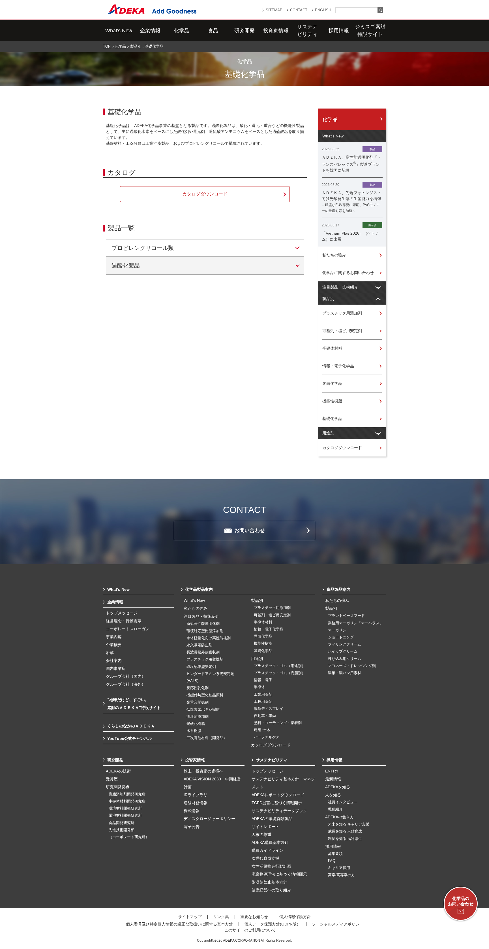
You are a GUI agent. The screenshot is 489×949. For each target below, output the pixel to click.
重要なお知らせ (254, 916)
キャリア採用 (339, 868)
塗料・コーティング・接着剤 (278, 723)
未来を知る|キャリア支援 (348, 824)
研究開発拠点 (118, 787)
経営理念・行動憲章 (123, 621)
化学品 (181, 30)
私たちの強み (195, 608)
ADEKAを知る (337, 787)
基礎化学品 (263, 651)
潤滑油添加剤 (197, 717)
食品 (213, 30)
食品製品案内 (338, 589)
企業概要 (114, 644)
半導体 (259, 687)
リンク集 (221, 916)
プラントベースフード (346, 616)
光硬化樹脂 (195, 724)
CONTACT (298, 10)
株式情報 (192, 810)
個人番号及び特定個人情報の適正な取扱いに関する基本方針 (179, 924)
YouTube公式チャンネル (129, 738)
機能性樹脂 (263, 644)
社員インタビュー (342, 802)
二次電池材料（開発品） (206, 738)
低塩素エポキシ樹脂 (203, 710)
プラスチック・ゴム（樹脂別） (279, 673)
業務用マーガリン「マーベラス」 (355, 623)
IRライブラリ (195, 795)
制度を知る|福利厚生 (345, 839)
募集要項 (335, 854)
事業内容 (114, 636)
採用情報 (339, 30)
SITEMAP (274, 10)
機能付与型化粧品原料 (204, 695)
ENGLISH (323, 10)
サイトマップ (190, 916)
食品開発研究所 (121, 823)
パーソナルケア (267, 737)
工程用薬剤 (263, 702)
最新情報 (333, 779)
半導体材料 (263, 622)
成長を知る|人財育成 (345, 831)
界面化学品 (263, 636)
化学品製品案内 (199, 589)
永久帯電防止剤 (199, 645)
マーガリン (337, 630)
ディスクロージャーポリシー (209, 818)
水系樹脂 (193, 731)
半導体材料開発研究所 (127, 801)
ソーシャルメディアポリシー (337, 924)
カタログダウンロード (271, 745)
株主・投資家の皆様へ (203, 771)
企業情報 (150, 30)
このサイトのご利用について (250, 930)
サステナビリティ (307, 30)
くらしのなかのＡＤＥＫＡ (131, 726)
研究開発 (244, 30)
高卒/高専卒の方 (341, 875)
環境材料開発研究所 (125, 808)
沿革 (110, 652)
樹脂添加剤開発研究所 (127, 794)
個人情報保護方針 (295, 916)
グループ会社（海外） (125, 684)
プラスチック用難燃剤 (204, 659)
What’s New (194, 600)
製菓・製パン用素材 (344, 673)
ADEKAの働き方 (339, 817)
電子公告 (192, 826)
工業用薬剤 (263, 695)
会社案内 (114, 660)
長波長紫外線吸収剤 (203, 652)
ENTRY (331, 771)
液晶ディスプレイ (268, 709)
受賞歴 (112, 779)
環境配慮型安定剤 (201, 667)
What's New (118, 30)
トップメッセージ (122, 613)
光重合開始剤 (197, 702)
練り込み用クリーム (344, 659)
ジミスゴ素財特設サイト (370, 30)
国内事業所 (116, 668)
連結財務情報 (195, 803)
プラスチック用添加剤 (272, 608)
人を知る (333, 795)
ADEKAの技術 (118, 771)
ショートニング (341, 637)
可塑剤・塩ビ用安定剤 (272, 615)
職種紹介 (335, 809)
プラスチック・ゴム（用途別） (279, 666)
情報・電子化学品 (268, 629)
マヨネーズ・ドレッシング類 (352, 666)
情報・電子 (263, 680)
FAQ (331, 861)
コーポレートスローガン (127, 629)
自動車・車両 (265, 716)
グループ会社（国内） (125, 676)
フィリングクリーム (344, 644)
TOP (107, 46)
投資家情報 (276, 30)
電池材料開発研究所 (125, 816)
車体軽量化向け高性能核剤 (208, 638)
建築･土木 (262, 730)
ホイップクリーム (342, 651)
